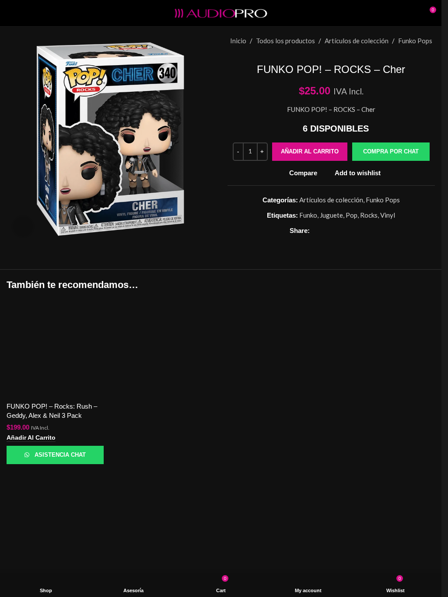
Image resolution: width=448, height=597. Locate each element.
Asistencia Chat (60, 454)
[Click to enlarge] (23, 226)
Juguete (331, 215)
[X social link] (325, 230)
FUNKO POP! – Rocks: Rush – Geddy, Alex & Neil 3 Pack (53, 411)
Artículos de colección (356, 41)
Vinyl (388, 215)
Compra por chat (391, 151)
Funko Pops (415, 41)
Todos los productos (285, 41)
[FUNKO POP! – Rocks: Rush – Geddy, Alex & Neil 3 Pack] (55, 348)
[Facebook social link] (314, 230)
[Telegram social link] (367, 230)
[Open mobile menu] (10, 13)
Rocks (369, 215)
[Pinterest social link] (335, 230)
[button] (390, 152)
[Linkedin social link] (346, 230)
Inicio (238, 41)
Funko (309, 215)
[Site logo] (221, 12)
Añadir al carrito (309, 151)
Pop (352, 215)
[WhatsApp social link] (356, 230)
